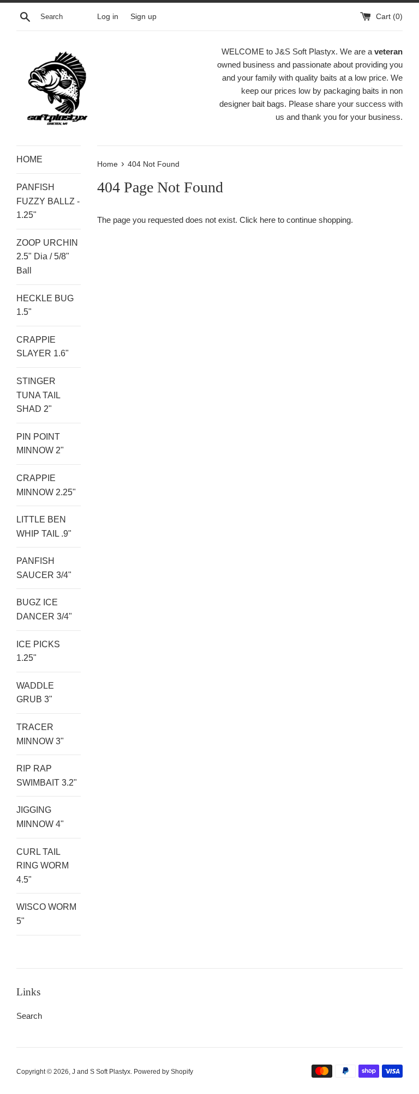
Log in (107, 17)
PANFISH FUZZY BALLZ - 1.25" (48, 201)
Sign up (143, 17)
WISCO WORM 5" (46, 914)
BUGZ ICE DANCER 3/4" (44, 609)
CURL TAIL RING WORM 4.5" (42, 865)
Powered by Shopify (163, 1071)
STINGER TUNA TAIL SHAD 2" (38, 395)
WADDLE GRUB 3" (35, 692)
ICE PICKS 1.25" (38, 651)
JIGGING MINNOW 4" (40, 817)
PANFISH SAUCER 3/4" (43, 568)
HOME (29, 159)
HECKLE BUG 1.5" (45, 305)
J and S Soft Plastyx (101, 1071)
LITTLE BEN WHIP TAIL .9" (43, 526)
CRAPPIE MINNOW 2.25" (46, 485)
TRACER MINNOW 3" (40, 734)
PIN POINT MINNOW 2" (40, 443)
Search (29, 1015)
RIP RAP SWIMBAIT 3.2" (46, 775)
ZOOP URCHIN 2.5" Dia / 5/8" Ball (47, 256)
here (268, 219)
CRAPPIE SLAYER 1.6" (42, 346)
